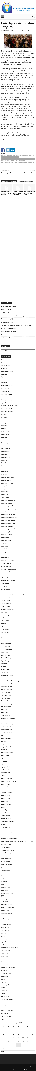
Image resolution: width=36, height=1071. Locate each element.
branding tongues (6, 160)
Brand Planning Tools (7, 483)
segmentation (4, 942)
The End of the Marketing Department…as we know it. (16, 325)
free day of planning (6, 704)
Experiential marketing (7, 683)
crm (2, 626)
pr (1, 867)
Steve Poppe (5, 30)
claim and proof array (7, 575)
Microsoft (3, 813)
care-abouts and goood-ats (8, 569)
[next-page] (19, 198)
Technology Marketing (7, 985)
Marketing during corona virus (9, 781)
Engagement (4, 672)
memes (3, 807)
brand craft (4, 440)
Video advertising (6, 1007)
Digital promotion (5, 655)
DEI (2, 638)
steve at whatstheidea (19, 160)
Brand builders (5, 431)
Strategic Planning (6, 973)
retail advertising (5, 916)
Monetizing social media (7, 821)
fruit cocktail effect (6, 706)
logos (2, 764)
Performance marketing (7, 850)
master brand (4, 801)
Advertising (4, 368)
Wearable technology (7, 1010)
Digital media (4, 652)
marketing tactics (6, 795)
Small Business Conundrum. (9, 331)
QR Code (3, 896)
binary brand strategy (7, 411)
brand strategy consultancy (8, 509)
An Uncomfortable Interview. (9, 328)
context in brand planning (8, 609)
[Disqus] (18, 224)
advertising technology (7, 371)
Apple (2, 377)
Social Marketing (5, 950)
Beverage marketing (6, 400)
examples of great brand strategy (10, 681)
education (3, 666)
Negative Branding (6, 827)
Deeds (3, 635)
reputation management (7, 907)
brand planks (4, 471)
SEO (2, 944)
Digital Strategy (5, 661)
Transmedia (4, 990)
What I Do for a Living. (28, 193)
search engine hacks (6, 939)
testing (3, 987)
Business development (7, 560)
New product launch (6, 833)
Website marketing (6, 1016)
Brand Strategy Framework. (17, 193)
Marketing (3, 775)
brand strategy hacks (7, 526)
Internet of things (5, 755)
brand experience (5, 451)
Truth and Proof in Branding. (6, 193)
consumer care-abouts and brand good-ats (12, 595)
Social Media (4, 953)
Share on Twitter (8, 150)
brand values (4, 546)
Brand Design (4, 443)
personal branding (6, 853)
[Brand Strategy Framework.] (18, 188)
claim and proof (5, 572)
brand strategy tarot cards (8, 529)
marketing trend (5, 798)
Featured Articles (5, 698)
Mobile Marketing (5, 815)
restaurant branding (6, 913)
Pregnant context (5, 870)
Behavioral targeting (6, 394)
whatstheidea (29, 162)
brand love (4, 460)
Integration (4, 749)
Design (3, 640)
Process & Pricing (26, 1066)
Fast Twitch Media (6, 695)
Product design (5, 878)
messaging (4, 810)
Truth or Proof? (5, 312)
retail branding (5, 919)
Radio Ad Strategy (6, 309)
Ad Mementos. (5, 334)
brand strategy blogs (6, 503)
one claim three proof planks (9, 838)
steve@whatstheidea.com (8, 162)
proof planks (4, 890)
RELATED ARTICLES (9, 181)
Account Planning (6, 365)
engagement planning (7, 675)
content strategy (5, 606)
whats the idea (20, 162)
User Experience (5, 1005)
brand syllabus (5, 537)
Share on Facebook (3, 150)
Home (6, 1066)
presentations (4, 873)
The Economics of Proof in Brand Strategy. (13, 316)
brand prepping (5, 489)
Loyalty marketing (6, 767)
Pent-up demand (5, 847)
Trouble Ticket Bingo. (7, 338)
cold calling (4, 586)
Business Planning (6, 563)
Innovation (4, 741)
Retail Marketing (5, 921)
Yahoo (2, 1019)
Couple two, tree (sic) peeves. (9, 319)
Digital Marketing (5, 646)
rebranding (4, 899)
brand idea (4, 454)
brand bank (4, 425)
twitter (2, 1002)
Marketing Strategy (6, 792)
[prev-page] (17, 198)
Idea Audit (4, 735)
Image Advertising (6, 738)
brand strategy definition (27, 158)
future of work (5, 712)
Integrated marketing (6, 747)
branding (3, 552)
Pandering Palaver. (7, 173)
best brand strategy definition (10, 157)
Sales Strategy (5, 927)
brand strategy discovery (8, 514)
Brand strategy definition (18, 191)
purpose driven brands (7, 893)
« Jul (2, 1051)
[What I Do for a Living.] (29, 188)
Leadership (4, 761)
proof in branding (5, 887)
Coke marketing (5, 583)
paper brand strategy (6, 844)
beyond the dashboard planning (9, 405)
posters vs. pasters (6, 864)
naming (3, 824)
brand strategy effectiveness (9, 517)
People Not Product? (6, 341)
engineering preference (7, 678)
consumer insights (6, 597)
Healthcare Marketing (7, 732)
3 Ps (2, 360)
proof (2, 884)
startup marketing (6, 964)
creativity (3, 623)
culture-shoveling (5, 629)
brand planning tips (6, 480)
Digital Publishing (6, 658)
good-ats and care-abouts (8, 718)
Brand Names (5, 466)
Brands (3, 554)
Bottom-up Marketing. (7, 322)
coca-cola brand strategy (8, 580)
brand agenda (4, 423)
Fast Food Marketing (6, 692)
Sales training (5, 930)
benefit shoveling (5, 397)
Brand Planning (5, 474)
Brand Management (6, 463)
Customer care (5, 632)
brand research (5, 491)
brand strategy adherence (8, 500)
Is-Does (3, 758)
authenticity (4, 382)
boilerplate (4, 417)
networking (4, 830)
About (18, 1066)
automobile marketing (7, 385)
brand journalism (5, 457)
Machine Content (5, 770)
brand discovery (5, 446)
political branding (5, 861)
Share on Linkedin (12, 150)
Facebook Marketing (6, 689)
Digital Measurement (6, 649)
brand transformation (6, 540)
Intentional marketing (7, 752)
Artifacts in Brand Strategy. (8, 306)
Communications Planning (8, 592)
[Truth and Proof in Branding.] (6, 188)
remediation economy (7, 904)
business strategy (6, 566)
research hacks (5, 910)
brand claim (4, 437)
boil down (3, 414)
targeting (3, 982)
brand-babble (4, 549)
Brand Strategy (5, 191)
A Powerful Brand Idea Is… (28, 174)
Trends (3, 993)
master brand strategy (7, 804)
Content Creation (5, 600)
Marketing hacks (5, 784)
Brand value (4, 543)
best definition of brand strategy (10, 158)
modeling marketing (6, 818)
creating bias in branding (7, 618)
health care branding (6, 727)
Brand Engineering (6, 448)
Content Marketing (6, 603)
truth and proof (5, 996)
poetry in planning (6, 858)
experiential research (6, 686)
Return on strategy (6, 924)
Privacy (3, 876)
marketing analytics (6, 778)
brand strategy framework (8, 523)
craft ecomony (5, 615)
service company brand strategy (10, 947)
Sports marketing (5, 962)
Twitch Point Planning (7, 999)
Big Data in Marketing (7, 408)
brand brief (4, 428)
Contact (12, 1066)
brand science (5, 494)
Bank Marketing (5, 391)
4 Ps (2, 362)
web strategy (4, 1013)
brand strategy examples (8, 520)
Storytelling (4, 970)
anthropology (4, 374)
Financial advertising (6, 701)
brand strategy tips (6, 532)
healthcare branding (6, 729)
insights (3, 744)
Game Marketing (5, 715)
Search (3, 936)
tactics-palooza (5, 976)
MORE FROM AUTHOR (26, 181)
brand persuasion (5, 468)
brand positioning (5, 486)
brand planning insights (7, 477)
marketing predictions (7, 790)
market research (5, 772)
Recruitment (4, 901)
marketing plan (5, 787)
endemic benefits (5, 669)
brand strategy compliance (8, 506)
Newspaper (4, 835)
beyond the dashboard (7, 403)
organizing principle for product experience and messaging (17, 841)
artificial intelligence (6, 380)
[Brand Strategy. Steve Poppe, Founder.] (18, 7)
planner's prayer (5, 856)
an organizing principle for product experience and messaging (18, 155)
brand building (5, 434)
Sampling (3, 933)
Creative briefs (5, 620)
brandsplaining (5, 557)
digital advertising (6, 643)
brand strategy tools (6, 534)
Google (3, 721)
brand (2, 420)
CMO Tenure (4, 577)
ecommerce (4, 663)
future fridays (4, 709)
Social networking (6, 959)
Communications (5, 589)
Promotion (4, 881)
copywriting (4, 612)
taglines (3, 979)
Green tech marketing (7, 724)
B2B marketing (5, 388)
